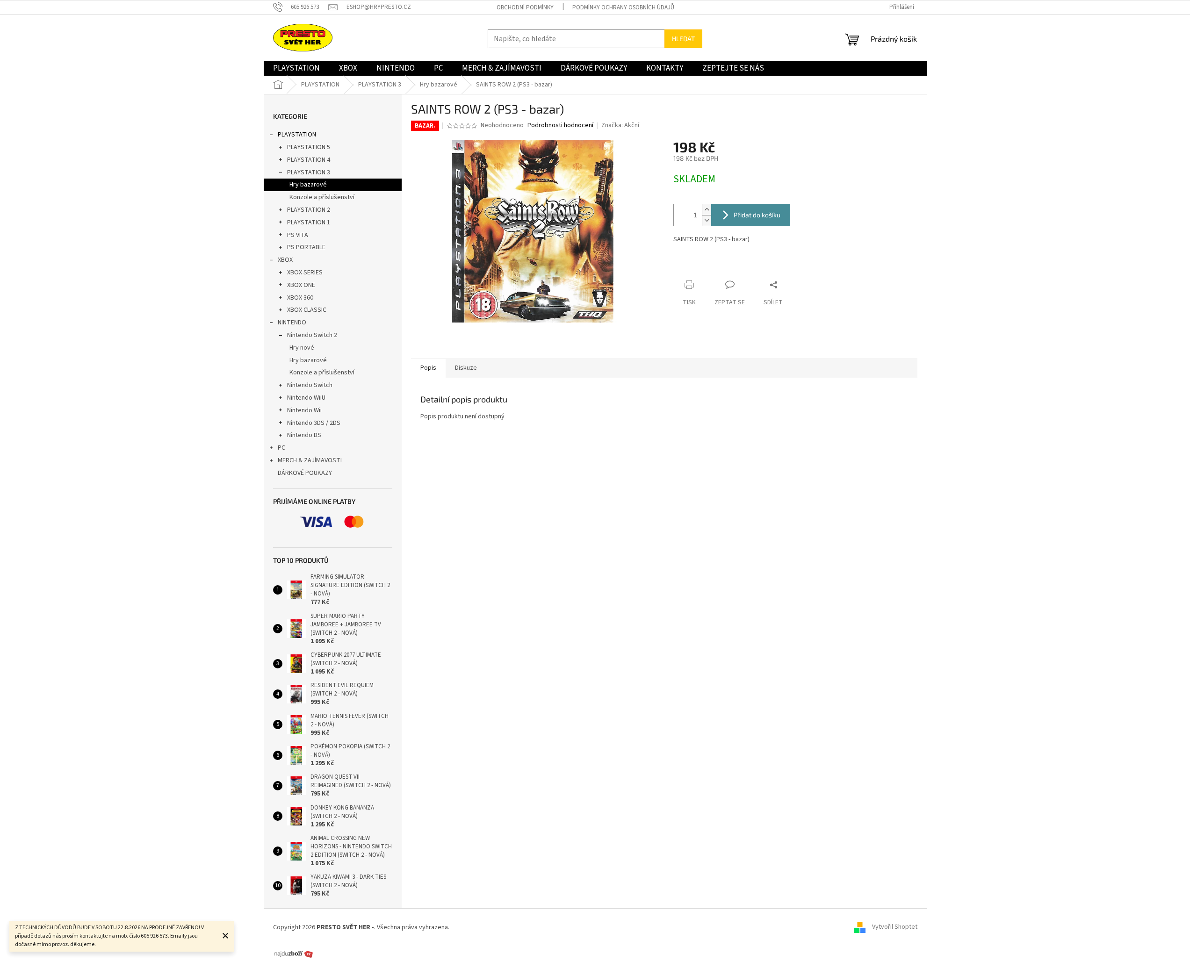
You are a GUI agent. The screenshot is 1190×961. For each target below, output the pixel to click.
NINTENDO (292, 322)
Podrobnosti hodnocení (560, 125)
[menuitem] (296, 68)
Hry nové (301, 347)
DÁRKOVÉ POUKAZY (305, 473)
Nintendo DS (304, 435)
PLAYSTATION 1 (308, 222)
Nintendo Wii (304, 410)
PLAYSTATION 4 (308, 160)
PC (281, 447)
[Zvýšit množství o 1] (706, 209)
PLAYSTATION (297, 134)
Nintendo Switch (309, 385)
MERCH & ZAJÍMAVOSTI (310, 460)
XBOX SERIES (305, 272)
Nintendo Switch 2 (312, 335)
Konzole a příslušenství (321, 197)
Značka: (620, 125)
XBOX (285, 260)
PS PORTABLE (306, 247)
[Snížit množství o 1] (706, 220)
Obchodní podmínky (525, 7)
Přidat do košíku (757, 215)
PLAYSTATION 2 (308, 210)
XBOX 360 (300, 297)
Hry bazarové (308, 184)
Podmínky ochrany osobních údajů (623, 7)
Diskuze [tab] (466, 368)
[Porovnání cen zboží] (293, 953)
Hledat (683, 39)
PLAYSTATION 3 (308, 172)
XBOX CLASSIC (306, 310)
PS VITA (297, 235)
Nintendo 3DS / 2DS (313, 423)
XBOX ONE (301, 285)
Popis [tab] (428, 368)
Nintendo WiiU (306, 397)
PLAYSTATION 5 (308, 147)
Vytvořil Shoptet (894, 927)
